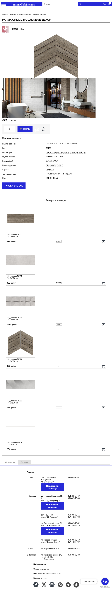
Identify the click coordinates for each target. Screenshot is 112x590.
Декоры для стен (39, 14)
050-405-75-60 (74, 540)
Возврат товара (40, 578)
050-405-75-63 (74, 498)
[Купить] (103, 241)
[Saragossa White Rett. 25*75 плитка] (56, 260)
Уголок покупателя (41, 569)
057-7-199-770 (74, 525)
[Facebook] (35, 584)
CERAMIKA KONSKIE (54, 165)
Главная (5, 14)
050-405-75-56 (74, 515)
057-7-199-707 (74, 542)
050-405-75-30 (74, 555)
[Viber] (60, 584)
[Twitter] (44, 584)
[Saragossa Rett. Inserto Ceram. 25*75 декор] (56, 385)
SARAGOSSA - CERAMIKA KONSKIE (65, 152)
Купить (26, 129)
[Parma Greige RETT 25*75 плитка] (56, 219)
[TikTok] (76, 584)
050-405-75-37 (74, 477)
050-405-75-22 (74, 548)
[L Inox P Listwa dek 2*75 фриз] (56, 426)
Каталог (13, 14)
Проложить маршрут (52, 487)
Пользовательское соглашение (47, 574)
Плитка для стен (25, 14)
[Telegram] (68, 584)
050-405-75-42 (74, 496)
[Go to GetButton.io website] (105, 587)
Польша (50, 169)
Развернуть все (14, 186)
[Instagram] (52, 584)
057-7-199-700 (74, 517)
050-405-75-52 (74, 523)
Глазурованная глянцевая (59, 174)
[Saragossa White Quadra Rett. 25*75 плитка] (56, 302)
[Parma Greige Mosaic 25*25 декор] (56, 343)
